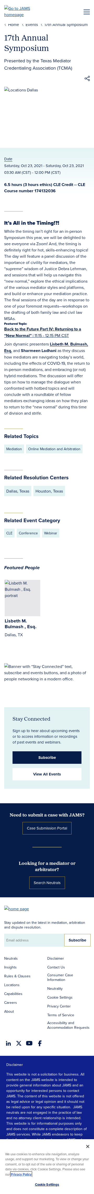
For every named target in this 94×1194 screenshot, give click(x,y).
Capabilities (13, 993)
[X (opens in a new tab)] (18, 1043)
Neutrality (55, 988)
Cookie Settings (60, 997)
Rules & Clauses (17, 976)
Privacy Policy (21, 1174)
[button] (87, 79)
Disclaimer (55, 958)
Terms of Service (60, 1015)
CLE (9, 533)
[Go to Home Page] (19, 908)
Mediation (14, 449)
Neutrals (11, 958)
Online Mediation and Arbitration (54, 449)
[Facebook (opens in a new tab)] (40, 1043)
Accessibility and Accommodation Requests (68, 1025)
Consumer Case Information (60, 977)
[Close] (87, 1146)
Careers (10, 1002)
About (9, 1011)
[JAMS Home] (24, 11)
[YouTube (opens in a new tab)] (29, 1043)
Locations (12, 985)
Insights (10, 967)
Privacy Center (59, 1006)
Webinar (50, 533)
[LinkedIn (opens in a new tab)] (8, 1043)
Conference (28, 533)
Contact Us (56, 967)
